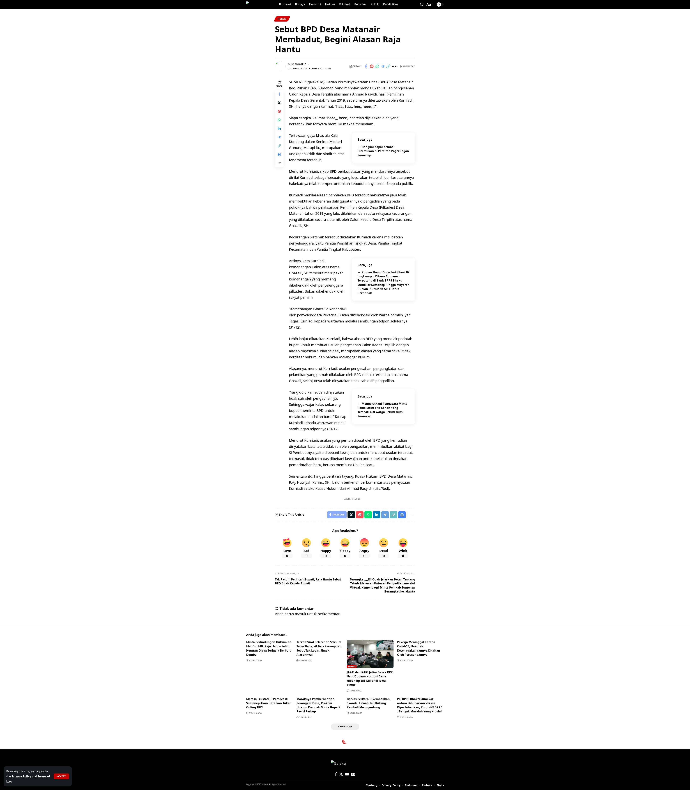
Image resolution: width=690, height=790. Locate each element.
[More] (393, 66)
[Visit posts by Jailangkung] (280, 66)
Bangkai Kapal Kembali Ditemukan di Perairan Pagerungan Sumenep (383, 151)
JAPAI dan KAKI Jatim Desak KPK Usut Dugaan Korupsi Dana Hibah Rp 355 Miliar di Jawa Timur (370, 678)
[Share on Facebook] (366, 66)
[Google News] (353, 774)
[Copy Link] (388, 66)
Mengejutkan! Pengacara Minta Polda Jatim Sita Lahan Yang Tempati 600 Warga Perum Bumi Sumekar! (382, 410)
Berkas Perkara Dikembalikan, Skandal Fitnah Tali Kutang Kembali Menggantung (369, 703)
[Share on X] (279, 102)
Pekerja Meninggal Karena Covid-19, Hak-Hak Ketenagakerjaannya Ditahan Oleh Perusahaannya (418, 648)
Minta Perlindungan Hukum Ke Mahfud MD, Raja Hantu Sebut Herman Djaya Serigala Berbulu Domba (268, 648)
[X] (341, 774)
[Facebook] (336, 774)
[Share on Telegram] (382, 66)
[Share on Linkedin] (279, 128)
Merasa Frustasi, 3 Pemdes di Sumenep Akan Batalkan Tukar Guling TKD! (268, 703)
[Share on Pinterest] (371, 66)
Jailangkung (298, 64)
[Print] (279, 154)
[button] (61, 776)
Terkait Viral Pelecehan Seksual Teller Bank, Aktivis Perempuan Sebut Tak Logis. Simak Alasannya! (318, 648)
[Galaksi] (253, 4)
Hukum (282, 18)
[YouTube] (347, 774)
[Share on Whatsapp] (377, 66)
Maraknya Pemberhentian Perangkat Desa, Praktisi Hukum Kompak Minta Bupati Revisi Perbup (318, 705)
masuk (300, 613)
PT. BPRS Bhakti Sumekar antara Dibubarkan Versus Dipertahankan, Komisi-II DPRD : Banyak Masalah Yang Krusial (420, 705)
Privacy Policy (21, 776)
